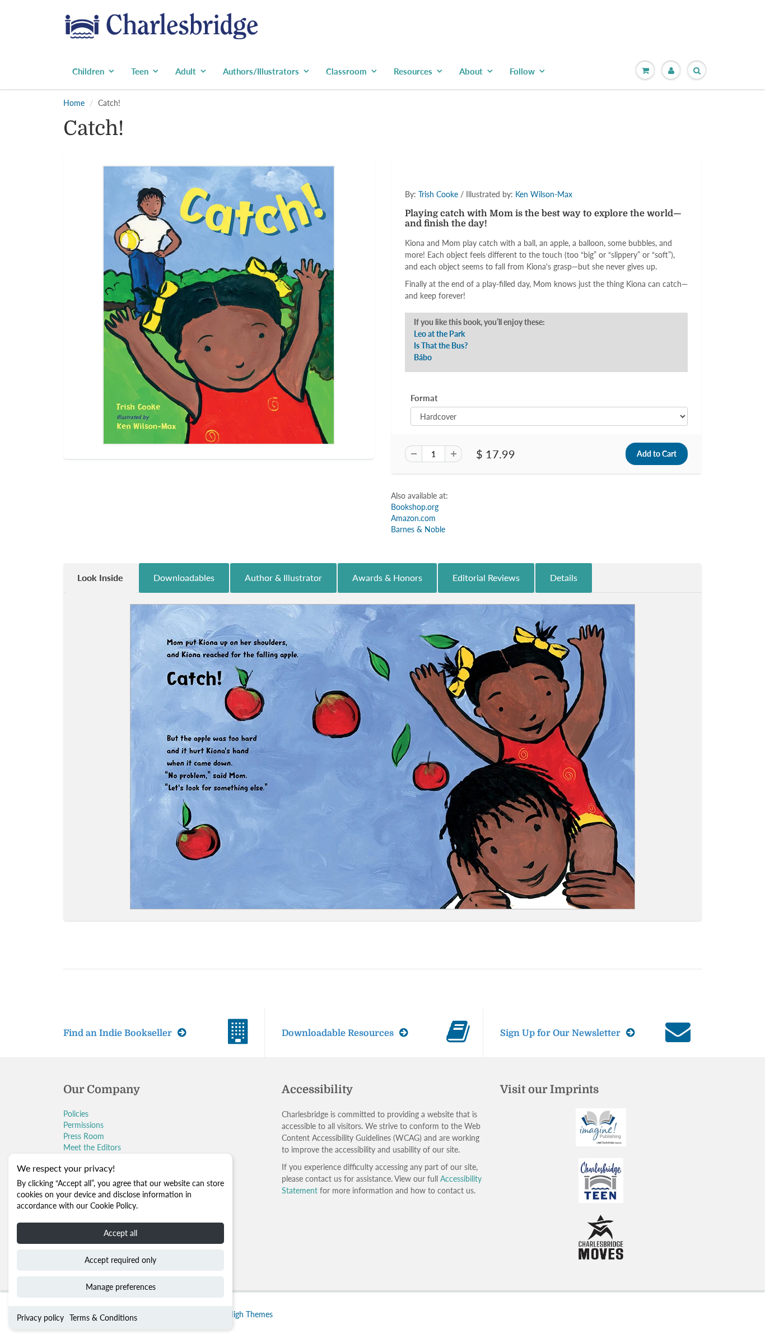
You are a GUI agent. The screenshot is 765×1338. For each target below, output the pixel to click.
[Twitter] (438, 252)
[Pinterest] (493, 252)
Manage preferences (121, 1286)
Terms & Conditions (103, 1317)
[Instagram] (521, 252)
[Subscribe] (540, 216)
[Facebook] (466, 252)
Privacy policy (40, 1317)
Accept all (120, 1233)
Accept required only (120, 1260)
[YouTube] (548, 252)
